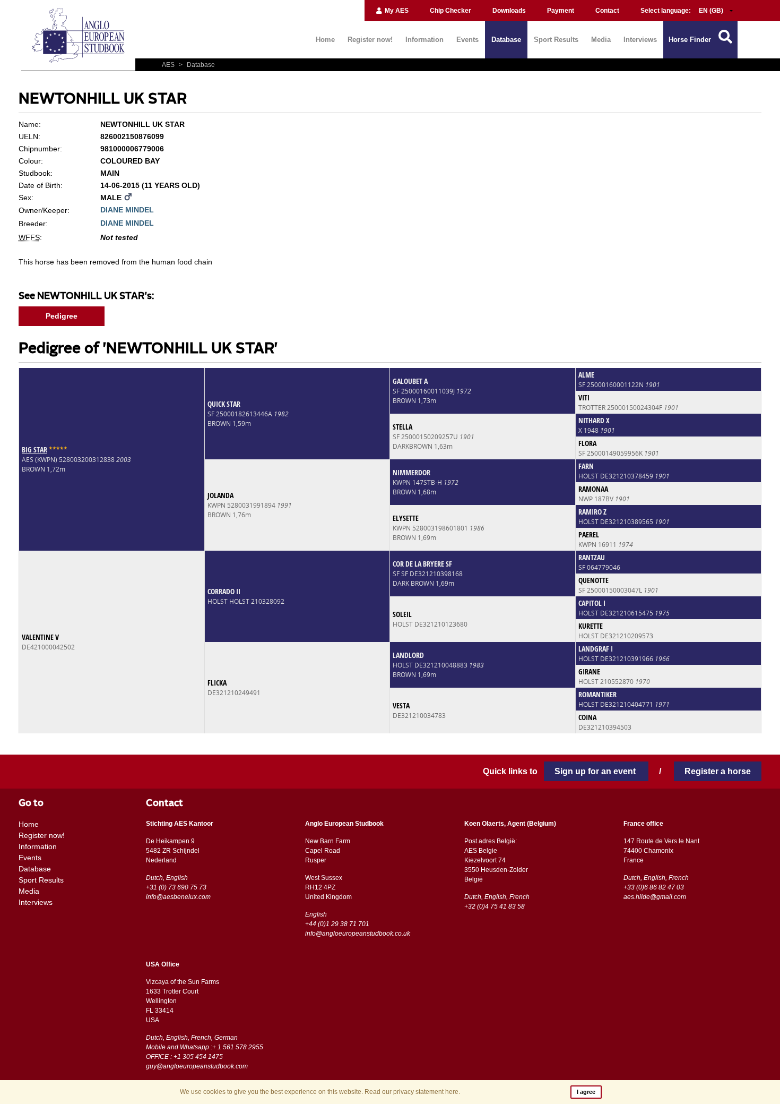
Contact (607, 10)
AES (169, 65)
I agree (586, 1092)
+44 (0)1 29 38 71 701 (337, 924)
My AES (396, 10)
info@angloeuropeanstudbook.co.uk (357, 933)
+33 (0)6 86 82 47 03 (653, 887)
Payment (560, 10)
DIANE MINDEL (127, 210)
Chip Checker (450, 10)
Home (325, 40)
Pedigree (61, 316)
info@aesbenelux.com (178, 897)
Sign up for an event (596, 771)
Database (506, 40)
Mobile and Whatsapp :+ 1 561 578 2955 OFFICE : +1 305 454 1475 (204, 1051)
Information (424, 40)
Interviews (640, 40)
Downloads (509, 10)
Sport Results (556, 40)
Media (601, 40)
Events (467, 40)
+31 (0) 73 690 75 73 (176, 887)
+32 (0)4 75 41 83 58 (494, 906)
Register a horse (717, 771)
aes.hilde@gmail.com (654, 897)
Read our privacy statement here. (412, 1092)
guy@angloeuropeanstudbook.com (197, 1066)
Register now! (370, 40)
